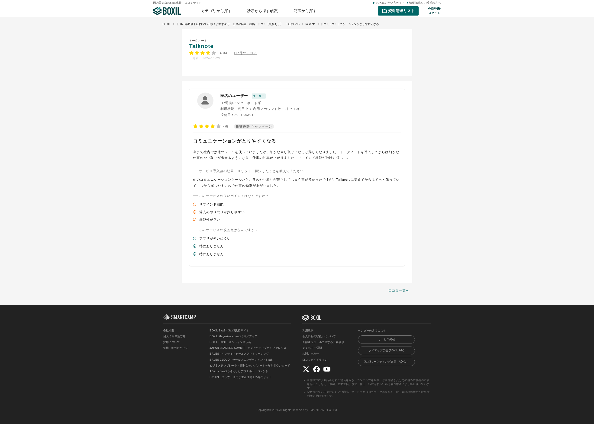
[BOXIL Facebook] (316, 369)
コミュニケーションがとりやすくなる (234, 140)
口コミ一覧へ (398, 290)
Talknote (201, 46)
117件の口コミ (245, 53)
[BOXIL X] (306, 369)
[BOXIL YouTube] (327, 369)
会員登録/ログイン (434, 11)
